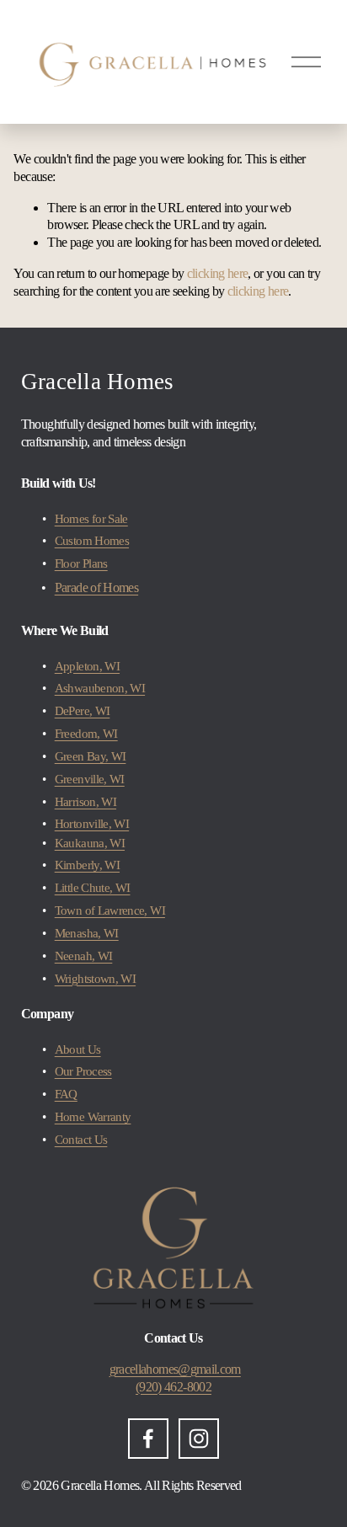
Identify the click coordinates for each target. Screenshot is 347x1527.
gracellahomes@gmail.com (175, 1369)
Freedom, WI (86, 733)
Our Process (83, 1071)
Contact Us (81, 1139)
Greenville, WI (90, 779)
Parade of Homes (96, 587)
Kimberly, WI (87, 865)
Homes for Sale (91, 519)
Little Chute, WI (93, 887)
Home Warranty (93, 1117)
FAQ (66, 1094)
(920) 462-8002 (173, 1387)
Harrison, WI (85, 802)
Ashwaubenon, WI (100, 688)
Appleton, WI (87, 666)
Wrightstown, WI (95, 978)
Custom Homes (92, 540)
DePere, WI (82, 711)
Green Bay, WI (90, 756)
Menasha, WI (87, 933)
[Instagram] (199, 1438)
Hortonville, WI (92, 823)
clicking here (217, 273)
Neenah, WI (84, 956)
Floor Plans (81, 563)
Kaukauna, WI (90, 843)
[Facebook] (148, 1438)
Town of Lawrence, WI (110, 910)
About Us (78, 1049)
